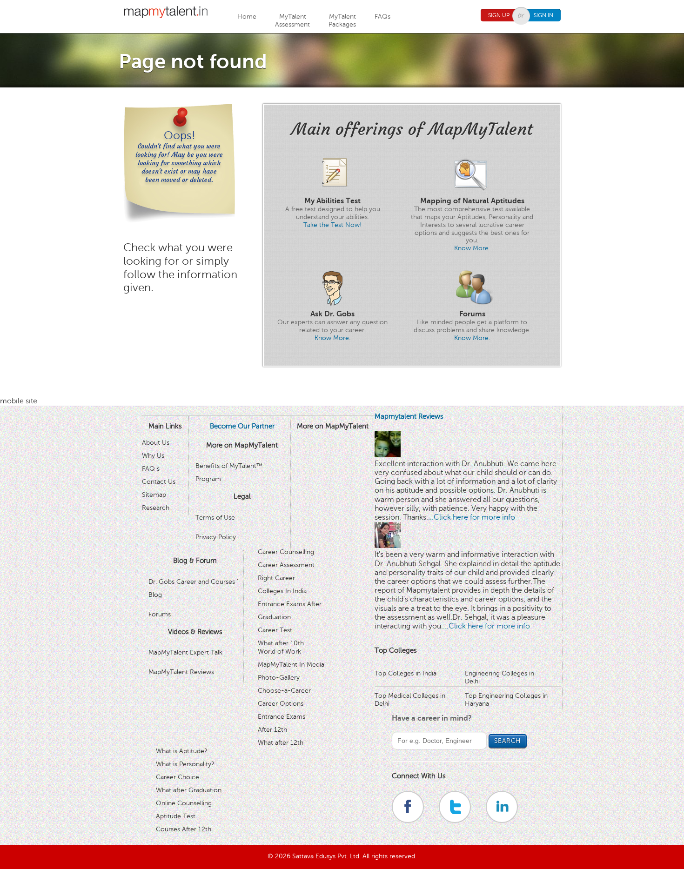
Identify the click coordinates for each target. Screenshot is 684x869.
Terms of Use (215, 517)
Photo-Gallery (279, 677)
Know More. (472, 248)
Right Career (276, 578)
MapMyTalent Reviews (181, 671)
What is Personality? (185, 764)
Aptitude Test (175, 816)
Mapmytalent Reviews (409, 416)
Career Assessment (286, 565)
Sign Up (499, 15)
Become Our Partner (242, 426)
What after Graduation (188, 790)
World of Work (279, 651)
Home (246, 16)
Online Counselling (184, 803)
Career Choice (177, 777)
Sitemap (154, 494)
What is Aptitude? (182, 751)
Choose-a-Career (284, 690)
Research (155, 507)
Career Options (280, 703)
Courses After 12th (183, 829)
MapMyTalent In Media (291, 664)
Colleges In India (282, 591)
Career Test (275, 630)
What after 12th (280, 742)
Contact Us (158, 481)
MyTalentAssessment (292, 20)
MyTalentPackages (342, 20)
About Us (155, 442)
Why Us (153, 455)
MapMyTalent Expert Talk (185, 652)
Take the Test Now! (332, 224)
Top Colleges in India (405, 673)
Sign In (543, 15)
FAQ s (151, 468)
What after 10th (281, 643)
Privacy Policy (215, 537)
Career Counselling (286, 551)
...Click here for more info (471, 517)
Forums (159, 614)
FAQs (382, 16)
